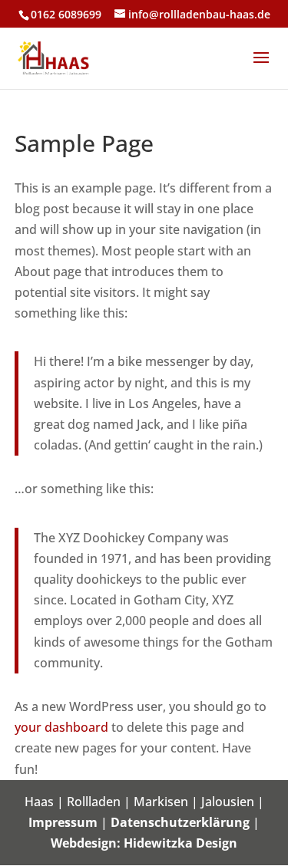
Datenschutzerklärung (180, 822)
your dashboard (61, 727)
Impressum (63, 822)
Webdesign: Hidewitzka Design (144, 843)
